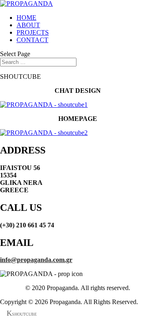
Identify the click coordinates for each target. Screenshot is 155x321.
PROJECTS (33, 32)
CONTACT (32, 39)
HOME (26, 17)
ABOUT (28, 24)
